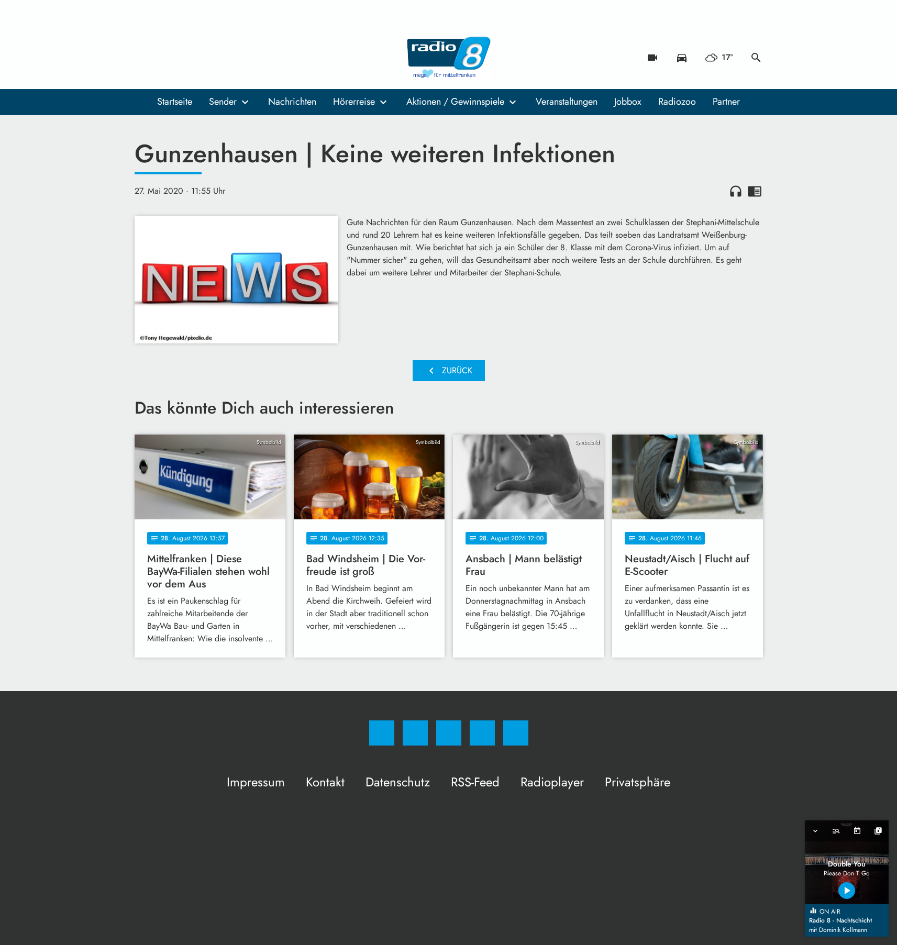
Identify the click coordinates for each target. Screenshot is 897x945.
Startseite (174, 101)
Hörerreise (354, 101)
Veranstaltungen (566, 101)
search (756, 57)
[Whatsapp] (186, 57)
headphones (735, 191)
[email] (228, 57)
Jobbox (627, 101)
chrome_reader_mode (754, 191)
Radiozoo (677, 101)
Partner (726, 101)
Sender (223, 101)
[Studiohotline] (207, 57)
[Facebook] (145, 57)
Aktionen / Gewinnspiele (455, 101)
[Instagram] (166, 57)
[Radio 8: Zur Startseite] (448, 58)
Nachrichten (292, 101)
